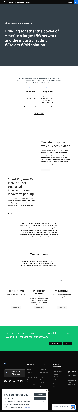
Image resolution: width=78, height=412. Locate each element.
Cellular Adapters (57, 374)
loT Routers (56, 379)
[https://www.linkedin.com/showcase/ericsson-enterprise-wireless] (14, 381)
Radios (29, 374)
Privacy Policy (27, 407)
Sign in (72, 2)
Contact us (46, 170)
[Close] (46, 390)
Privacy (42, 382)
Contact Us (43, 369)
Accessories (56, 386)
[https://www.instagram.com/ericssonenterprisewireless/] (18, 381)
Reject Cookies (40, 398)
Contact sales (39, 113)
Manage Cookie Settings (40, 401)
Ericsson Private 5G (32, 377)
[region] (25, 399)
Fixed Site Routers (58, 371)
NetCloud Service (56, 343)
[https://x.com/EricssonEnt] (10, 381)
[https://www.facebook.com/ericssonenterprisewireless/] (21, 381)
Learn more (16, 307)
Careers (42, 374)
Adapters (29, 372)
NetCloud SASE (31, 384)
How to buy (67, 343)
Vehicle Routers (57, 377)
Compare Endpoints (58, 389)
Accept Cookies (40, 394)
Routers (29, 369)
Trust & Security (44, 372)
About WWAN (43, 380)
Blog (41, 377)
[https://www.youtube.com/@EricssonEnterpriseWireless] (5, 381)
